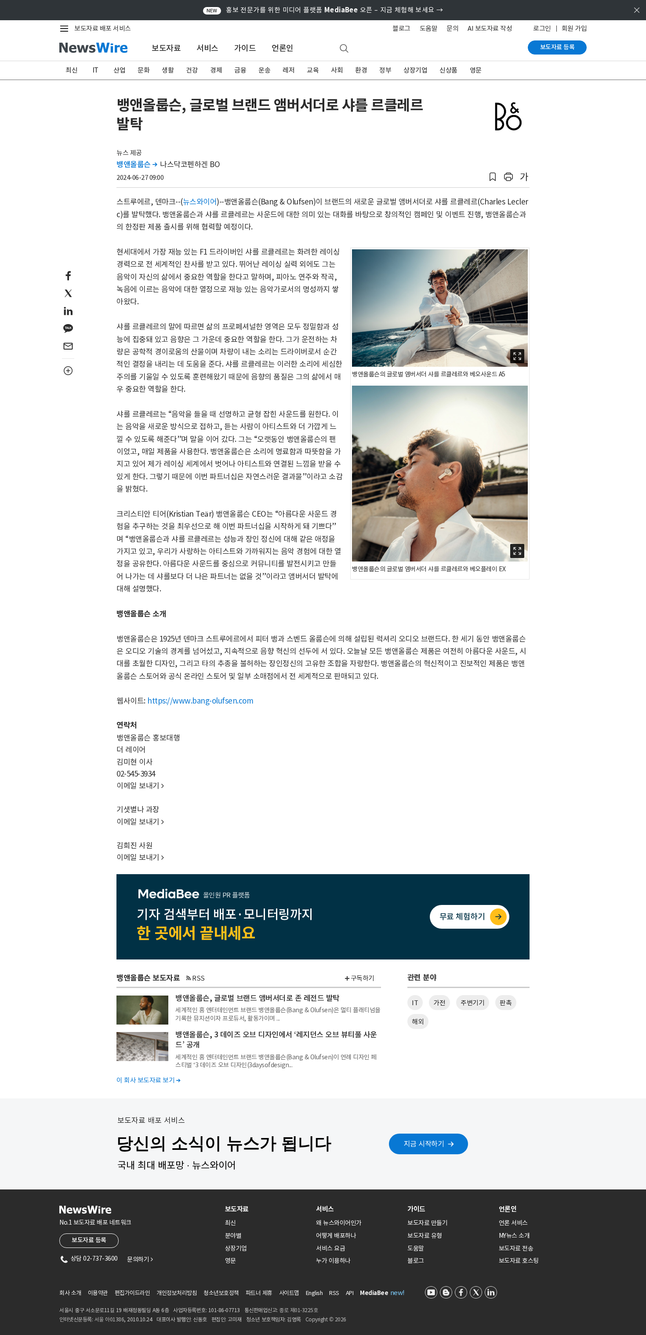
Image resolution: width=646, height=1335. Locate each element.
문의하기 (139, 1259)
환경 (361, 70)
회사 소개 (70, 1293)
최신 (71, 70)
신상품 (448, 70)
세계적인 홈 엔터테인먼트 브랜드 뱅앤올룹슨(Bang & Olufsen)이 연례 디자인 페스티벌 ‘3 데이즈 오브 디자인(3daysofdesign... (276, 1061)
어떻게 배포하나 (336, 1236)
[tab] (267, 1209)
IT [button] (415, 1003)
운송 (264, 70)
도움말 (429, 28)
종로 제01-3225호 (298, 1310)
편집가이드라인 (132, 1293)
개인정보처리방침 (176, 1293)
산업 (119, 70)
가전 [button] (439, 1003)
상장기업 (415, 70)
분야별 (233, 1236)
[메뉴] (66, 28)
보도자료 (166, 48)
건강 (192, 70)
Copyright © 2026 (325, 1319)
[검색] (344, 49)
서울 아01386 (109, 1319)
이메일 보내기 (140, 786)
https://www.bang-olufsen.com (200, 701)
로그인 (542, 28)
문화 (143, 70)
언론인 (283, 48)
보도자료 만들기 (427, 1223)
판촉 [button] (506, 1003)
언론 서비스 (513, 1223)
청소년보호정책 (221, 1293)
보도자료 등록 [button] (89, 1240)
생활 (168, 70)
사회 (337, 70)
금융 (240, 70)
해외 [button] (418, 1022)
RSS (198, 978)
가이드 (245, 48)
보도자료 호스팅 (519, 1261)
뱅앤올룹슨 (136, 164)
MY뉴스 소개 (514, 1236)
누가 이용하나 (333, 1261)
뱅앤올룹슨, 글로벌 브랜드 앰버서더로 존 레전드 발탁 (257, 998)
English (314, 1293)
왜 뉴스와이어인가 (339, 1223)
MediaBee (374, 1293)
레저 (288, 70)
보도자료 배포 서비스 (102, 28)
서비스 (207, 48)
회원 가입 (574, 28)
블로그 (401, 28)
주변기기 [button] (472, 1003)
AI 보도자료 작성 (490, 28)
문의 (452, 28)
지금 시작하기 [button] (424, 1143)
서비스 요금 (330, 1248)
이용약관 (98, 1293)
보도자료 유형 (424, 1236)
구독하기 (362, 978)
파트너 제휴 (259, 1293)
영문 (476, 70)
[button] (492, 177)
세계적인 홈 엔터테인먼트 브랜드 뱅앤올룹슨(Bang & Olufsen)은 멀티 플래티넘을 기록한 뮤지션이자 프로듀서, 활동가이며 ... (278, 1014)
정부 (385, 70)
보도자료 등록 (557, 47)
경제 (216, 70)
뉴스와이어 (200, 202)
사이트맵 (289, 1293)
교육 (313, 70)
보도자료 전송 (516, 1248)
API (350, 1293)
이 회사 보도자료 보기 (148, 1080)
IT (95, 70)
